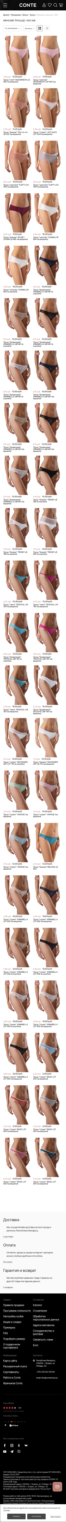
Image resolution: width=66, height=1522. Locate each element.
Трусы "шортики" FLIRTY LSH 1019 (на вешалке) (16, 186)
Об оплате (7, 1262)
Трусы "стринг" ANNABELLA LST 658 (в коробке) (15, 973)
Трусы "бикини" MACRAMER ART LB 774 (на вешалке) (45, 763)
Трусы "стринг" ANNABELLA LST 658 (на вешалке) (15, 920)
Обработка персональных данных (46, 1318)
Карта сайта (10, 1360)
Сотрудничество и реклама (43, 1332)
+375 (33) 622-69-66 (45, 1372)
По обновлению (11, 28)
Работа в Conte (12, 1377)
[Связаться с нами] (57, 1487)
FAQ (5, 1333)
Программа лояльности (17, 1310)
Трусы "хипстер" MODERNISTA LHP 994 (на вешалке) (44, 82)
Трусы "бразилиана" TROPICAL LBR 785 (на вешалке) (42, 659)
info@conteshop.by (49, 1378)
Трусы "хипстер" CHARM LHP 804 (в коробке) (16, 291)
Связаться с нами (43, 1339)
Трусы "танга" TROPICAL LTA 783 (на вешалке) (15, 711)
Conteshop (38, 1299)
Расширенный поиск (15, 1366)
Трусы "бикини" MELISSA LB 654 (45, 868)
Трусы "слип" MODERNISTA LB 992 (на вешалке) (16, 81)
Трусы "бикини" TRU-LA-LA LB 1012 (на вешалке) (15, 133)
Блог (36, 1345)
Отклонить (36, 1516)
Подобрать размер (14, 1338)
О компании (40, 1310)
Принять (16, 1516)
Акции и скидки (12, 1321)
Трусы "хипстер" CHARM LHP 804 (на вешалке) (45, 238)
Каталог (37, 1305)
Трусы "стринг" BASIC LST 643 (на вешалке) (44, 1078)
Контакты (38, 1355)
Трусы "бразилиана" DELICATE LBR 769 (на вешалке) (42, 711)
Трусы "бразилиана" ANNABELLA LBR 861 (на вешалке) (43, 397)
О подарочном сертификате (11, 1346)
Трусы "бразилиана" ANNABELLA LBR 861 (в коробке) (43, 292)
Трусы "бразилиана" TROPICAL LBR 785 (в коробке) (12, 659)
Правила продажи (13, 1305)
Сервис (7, 1299)
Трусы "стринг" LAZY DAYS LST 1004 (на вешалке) (45, 133)
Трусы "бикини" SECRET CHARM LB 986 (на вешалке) (15, 238)
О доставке (8, 1236)
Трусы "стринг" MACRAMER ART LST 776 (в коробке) (15, 763)
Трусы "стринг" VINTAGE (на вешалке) (15, 815)
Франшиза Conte (13, 1383)
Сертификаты (11, 1371)
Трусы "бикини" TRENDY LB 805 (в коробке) (45, 553)
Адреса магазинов (43, 1325)
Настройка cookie (13, 1316)
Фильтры (29, 28)
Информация (9, 1355)
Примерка (9, 1327)
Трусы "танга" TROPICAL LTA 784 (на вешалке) (15, 606)
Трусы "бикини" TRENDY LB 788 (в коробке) (45, 501)
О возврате (8, 1287)
